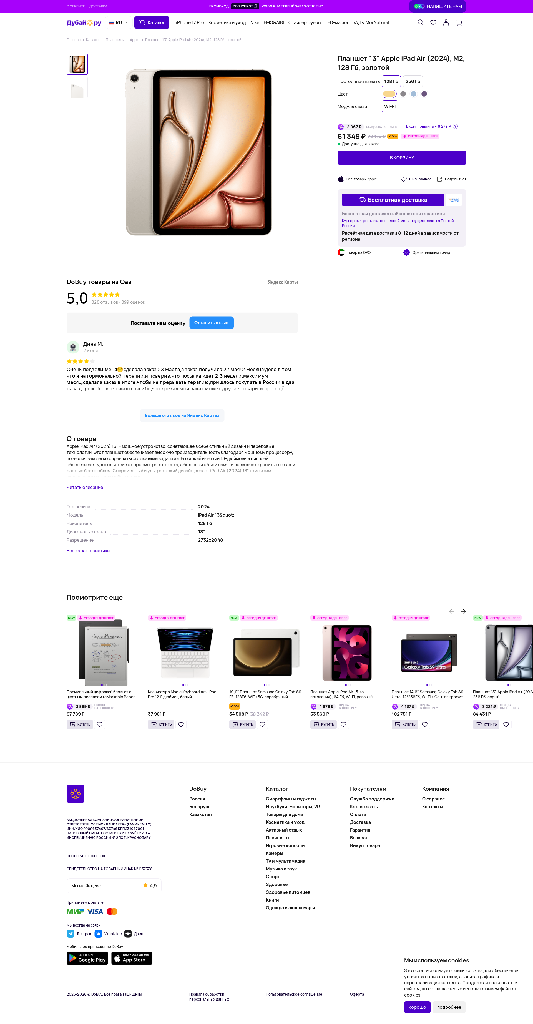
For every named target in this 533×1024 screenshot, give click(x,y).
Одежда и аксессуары (290, 908)
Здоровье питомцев (288, 892)
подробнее (449, 1007)
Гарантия (360, 830)
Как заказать (364, 807)
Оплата (358, 814)
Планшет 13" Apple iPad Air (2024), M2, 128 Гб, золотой (193, 39)
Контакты (432, 807)
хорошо (417, 1007)
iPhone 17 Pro (190, 22)
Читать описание (85, 487)
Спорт (273, 877)
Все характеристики (88, 551)
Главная (74, 39)
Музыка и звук (281, 869)
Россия (197, 799)
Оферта (357, 994)
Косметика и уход (227, 22)
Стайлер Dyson (304, 22)
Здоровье (277, 884)
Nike (254, 22)
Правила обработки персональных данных (209, 997)
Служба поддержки (372, 799)
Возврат (359, 838)
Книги (272, 900)
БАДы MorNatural (370, 22)
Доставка (98, 6)
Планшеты (115, 39)
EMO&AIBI (274, 22)
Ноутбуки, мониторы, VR (293, 807)
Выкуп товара (365, 845)
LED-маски (336, 22)
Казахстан (200, 814)
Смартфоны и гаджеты (291, 799)
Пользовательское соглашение (294, 994)
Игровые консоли (285, 845)
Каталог (93, 39)
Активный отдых (284, 830)
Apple (135, 39)
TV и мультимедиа (285, 861)
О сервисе (76, 6)
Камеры (274, 853)
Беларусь (199, 807)
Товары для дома (284, 814)
